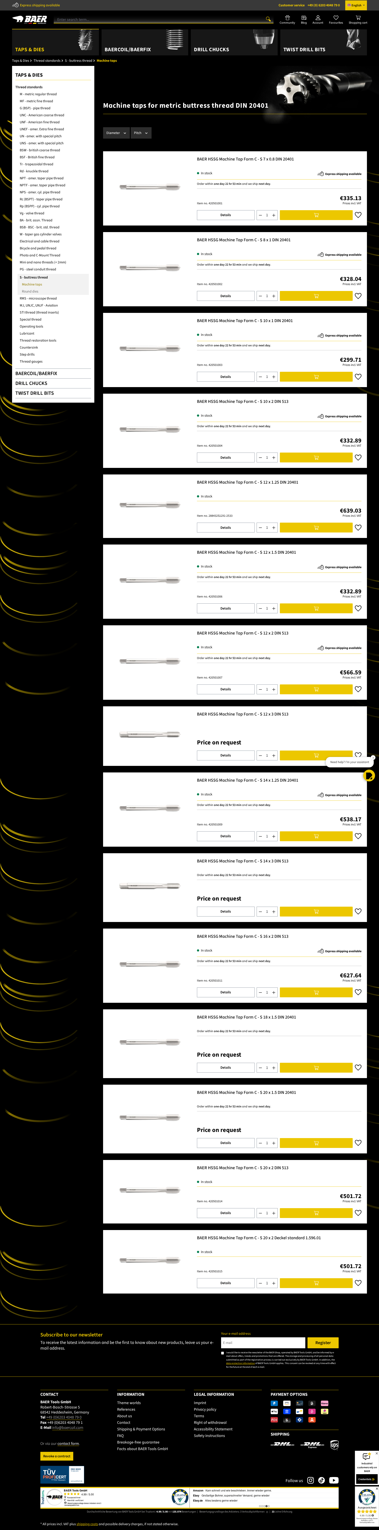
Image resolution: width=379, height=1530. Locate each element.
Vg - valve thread (32, 213)
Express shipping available (40, 5)
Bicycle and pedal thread (38, 248)
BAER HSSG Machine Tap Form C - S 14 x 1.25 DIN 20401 (247, 780)
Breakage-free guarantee (138, 1442)
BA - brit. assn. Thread (36, 220)
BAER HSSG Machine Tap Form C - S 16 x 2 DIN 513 (242, 937)
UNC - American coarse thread (42, 115)
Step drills (27, 354)
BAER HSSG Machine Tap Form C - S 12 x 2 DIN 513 (242, 633)
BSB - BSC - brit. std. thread (39, 227)
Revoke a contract (56, 1456)
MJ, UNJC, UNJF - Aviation (39, 305)
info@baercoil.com (67, 1427)
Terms (199, 1416)
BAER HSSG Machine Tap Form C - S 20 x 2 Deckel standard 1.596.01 (259, 1238)
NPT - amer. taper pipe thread (42, 178)
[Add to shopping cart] (316, 215)
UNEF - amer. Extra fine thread (42, 129)
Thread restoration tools (38, 340)
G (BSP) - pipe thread (35, 108)
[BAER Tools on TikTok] (319, 1480)
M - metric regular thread (38, 94)
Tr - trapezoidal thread (36, 164)
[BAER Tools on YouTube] (332, 1480)
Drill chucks (31, 383)
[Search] (268, 19)
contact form (68, 1443)
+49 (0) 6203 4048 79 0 (309, 5)
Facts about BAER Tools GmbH (142, 1449)
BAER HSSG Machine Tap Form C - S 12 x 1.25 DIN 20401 (247, 482)
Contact (123, 1422)
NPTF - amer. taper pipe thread (42, 185)
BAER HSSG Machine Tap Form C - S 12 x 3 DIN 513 (242, 714)
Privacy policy (205, 1409)
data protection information (240, 1363)
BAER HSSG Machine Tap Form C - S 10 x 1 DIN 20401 (245, 321)
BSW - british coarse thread (40, 150)
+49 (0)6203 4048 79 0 (64, 1417)
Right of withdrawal (210, 1422)
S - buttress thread (34, 277)
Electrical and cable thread (39, 241)
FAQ (120, 1435)
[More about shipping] (305, 1445)
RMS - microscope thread (38, 298)
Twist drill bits (34, 393)
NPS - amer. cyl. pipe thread (40, 192)
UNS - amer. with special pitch (42, 143)
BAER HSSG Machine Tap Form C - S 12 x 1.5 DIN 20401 (246, 552)
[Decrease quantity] (260, 215)
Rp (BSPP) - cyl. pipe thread (40, 206)
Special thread (30, 319)
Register (323, 1343)
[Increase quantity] (274, 215)
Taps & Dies (29, 75)
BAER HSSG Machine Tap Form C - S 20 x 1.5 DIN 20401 (246, 1093)
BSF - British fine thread (37, 157)
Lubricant (27, 333)
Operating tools (31, 326)
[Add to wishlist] (358, 215)
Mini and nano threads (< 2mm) (43, 262)
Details (225, 215)
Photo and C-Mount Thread (40, 255)
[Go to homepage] (29, 18)
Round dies (30, 291)
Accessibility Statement (213, 1429)
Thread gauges (31, 361)
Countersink (29, 347)
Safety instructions (209, 1435)
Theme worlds (129, 1403)
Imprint (200, 1403)
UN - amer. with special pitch (41, 136)
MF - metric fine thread (36, 101)
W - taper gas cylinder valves (41, 234)
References (126, 1409)
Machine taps (32, 284)
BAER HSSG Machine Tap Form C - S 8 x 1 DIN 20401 (244, 240)
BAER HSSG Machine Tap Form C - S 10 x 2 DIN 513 (242, 402)
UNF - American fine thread (40, 122)
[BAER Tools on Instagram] (308, 1480)
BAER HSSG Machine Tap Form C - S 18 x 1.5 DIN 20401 (246, 1017)
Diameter (113, 132)
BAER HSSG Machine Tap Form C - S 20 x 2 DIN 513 (242, 1168)
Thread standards (29, 87)
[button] (369, 775)
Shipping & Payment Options (141, 1429)
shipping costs (87, 1524)
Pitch (138, 132)
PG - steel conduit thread (38, 269)
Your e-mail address (236, 1333)
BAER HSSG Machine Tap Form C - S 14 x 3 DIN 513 (242, 861)
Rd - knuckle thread (34, 171)
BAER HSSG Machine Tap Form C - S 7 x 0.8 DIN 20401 (245, 159)
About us (124, 1416)
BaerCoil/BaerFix (36, 373)
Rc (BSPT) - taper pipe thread (41, 199)
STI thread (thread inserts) (39, 312)
